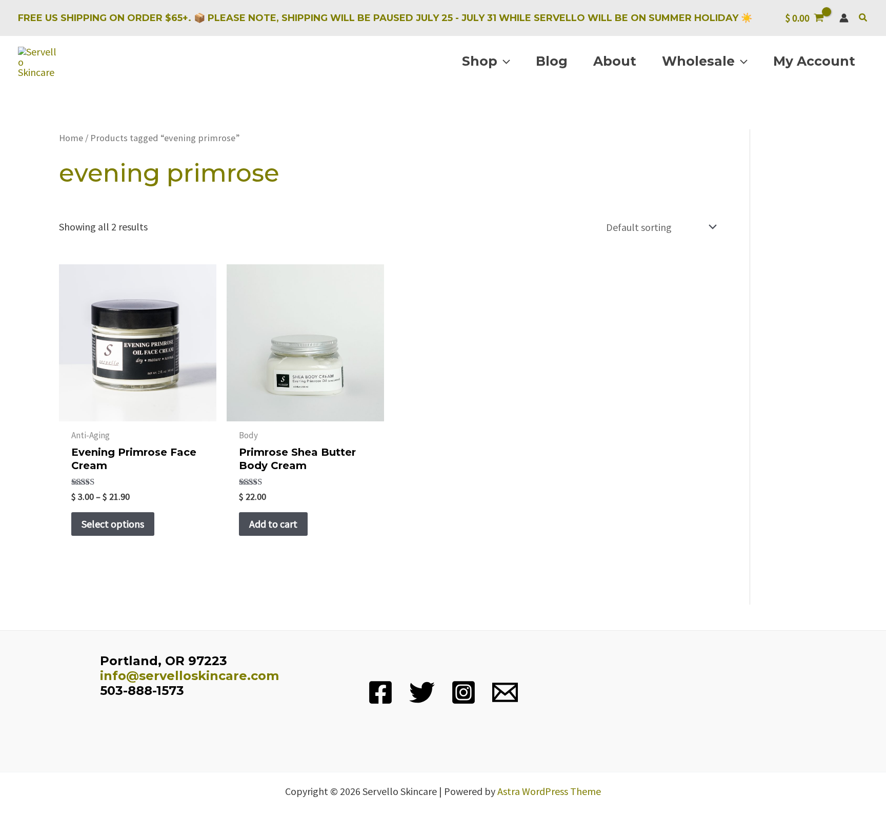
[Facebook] (380, 692)
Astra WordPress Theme (549, 791)
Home (71, 138)
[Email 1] (505, 692)
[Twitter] (422, 692)
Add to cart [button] (273, 523)
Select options (113, 523)
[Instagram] (463, 692)
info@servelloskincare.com (189, 675)
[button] (863, 18)
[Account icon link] (844, 18)
